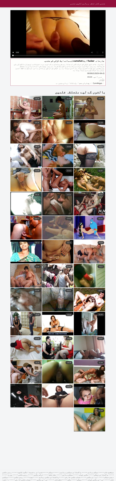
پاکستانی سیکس (101, 475)
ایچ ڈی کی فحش (85, 83)
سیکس (50, 472)
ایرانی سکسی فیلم (96, 480)
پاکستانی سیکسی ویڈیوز (70, 472)
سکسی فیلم (83, 475)
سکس (69, 480)
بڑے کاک (73, 83)
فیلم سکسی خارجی (72, 477)
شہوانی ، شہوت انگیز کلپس (29, 472)
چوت (31, 477)
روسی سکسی (7, 472)
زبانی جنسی (63, 83)
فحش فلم (58, 480)
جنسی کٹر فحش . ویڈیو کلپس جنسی (87, 4)
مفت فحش (52, 475)
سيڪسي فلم (109, 472)
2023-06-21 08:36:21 (95, 73)
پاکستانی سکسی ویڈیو (49, 477)
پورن (10, 475)
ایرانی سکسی (92, 477)
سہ (56, 83)
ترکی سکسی (38, 475)
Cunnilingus (97, 83)
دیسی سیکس (109, 477)
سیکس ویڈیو (92, 472)
